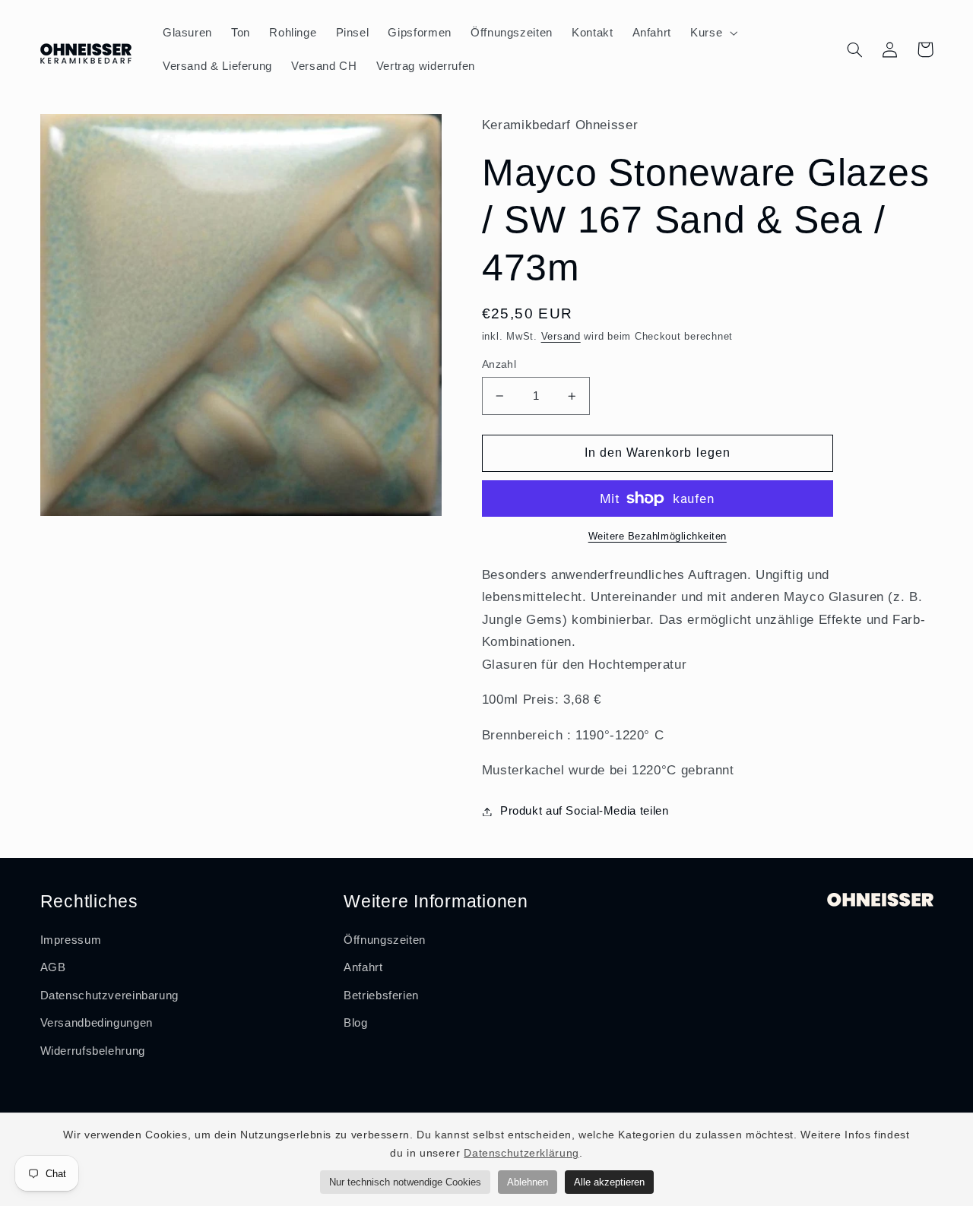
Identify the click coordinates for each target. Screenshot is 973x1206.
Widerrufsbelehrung (92, 1051)
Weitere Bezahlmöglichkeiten (657, 536)
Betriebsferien (381, 995)
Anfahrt (363, 967)
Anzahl (499, 364)
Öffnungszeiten (385, 940)
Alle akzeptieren (609, 1182)
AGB (53, 967)
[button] (712, 32)
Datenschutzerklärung (521, 1153)
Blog (356, 1023)
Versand (561, 336)
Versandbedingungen (96, 1023)
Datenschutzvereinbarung (109, 995)
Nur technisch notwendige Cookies (405, 1182)
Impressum (71, 940)
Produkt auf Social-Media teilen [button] (584, 811)
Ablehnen (527, 1182)
